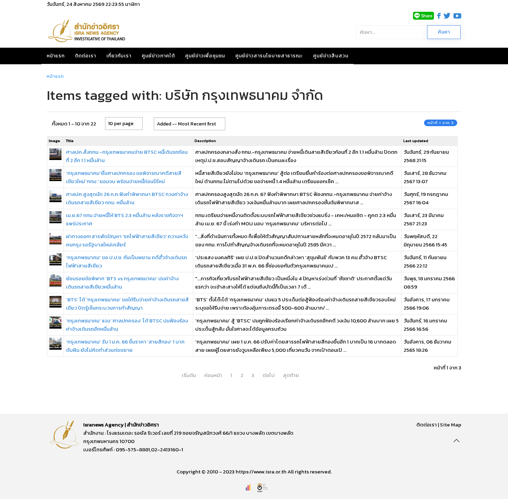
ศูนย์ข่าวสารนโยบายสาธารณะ (269, 55)
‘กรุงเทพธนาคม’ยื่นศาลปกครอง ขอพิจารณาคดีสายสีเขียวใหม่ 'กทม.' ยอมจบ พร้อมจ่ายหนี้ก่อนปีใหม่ (123, 177)
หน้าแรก (56, 55)
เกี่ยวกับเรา (118, 55)
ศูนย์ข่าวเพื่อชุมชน (205, 55)
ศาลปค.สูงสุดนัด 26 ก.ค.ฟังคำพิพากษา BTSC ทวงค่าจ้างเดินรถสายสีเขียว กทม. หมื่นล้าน (127, 198)
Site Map (450, 425)
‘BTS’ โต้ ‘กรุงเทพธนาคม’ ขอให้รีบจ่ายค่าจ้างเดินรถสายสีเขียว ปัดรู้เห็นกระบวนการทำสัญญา (127, 303)
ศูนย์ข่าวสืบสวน (330, 55)
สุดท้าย (291, 375)
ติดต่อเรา (85, 55)
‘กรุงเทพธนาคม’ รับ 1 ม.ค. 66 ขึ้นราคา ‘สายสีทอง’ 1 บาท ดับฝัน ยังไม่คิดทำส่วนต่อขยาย (125, 346)
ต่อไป (269, 375)
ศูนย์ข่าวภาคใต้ (158, 55)
